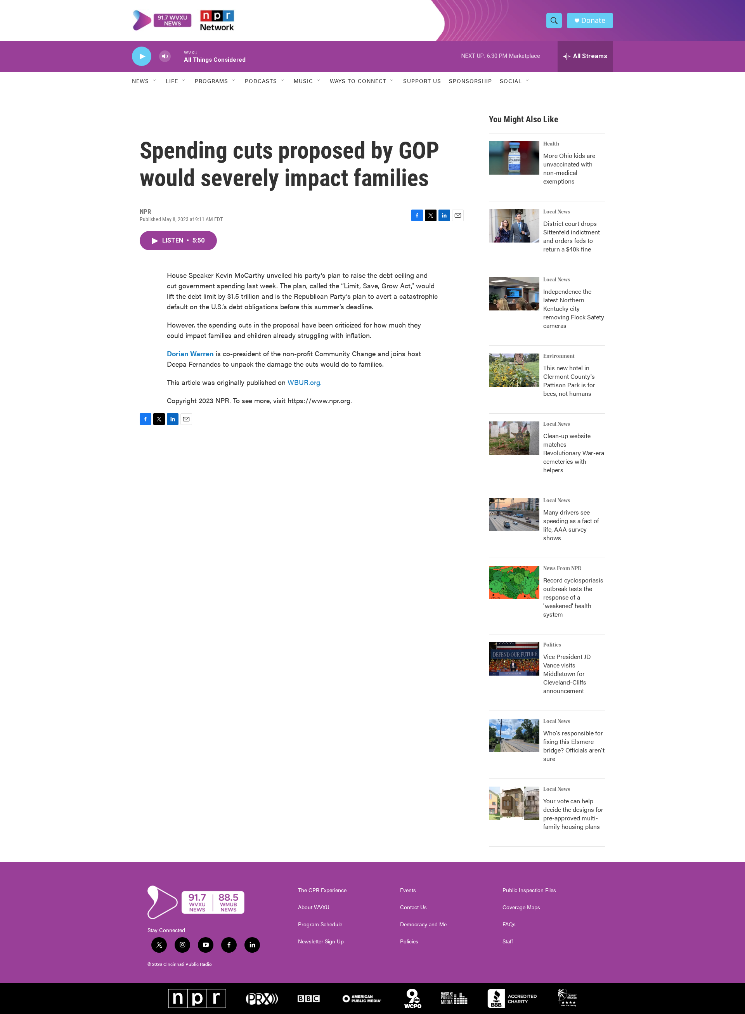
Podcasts (261, 81)
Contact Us (413, 907)
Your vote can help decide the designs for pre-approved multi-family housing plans (573, 813)
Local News (556, 212)
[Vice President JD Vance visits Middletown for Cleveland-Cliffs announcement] (514, 659)
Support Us (422, 81)
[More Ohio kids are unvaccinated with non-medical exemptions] (514, 158)
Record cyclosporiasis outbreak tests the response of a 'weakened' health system (573, 597)
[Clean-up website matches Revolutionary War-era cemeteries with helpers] (514, 438)
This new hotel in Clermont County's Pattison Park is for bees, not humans (569, 380)
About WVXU (313, 907)
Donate (593, 20)
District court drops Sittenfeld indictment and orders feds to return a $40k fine (571, 236)
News (140, 81)
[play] (141, 56)
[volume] (165, 56)
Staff (507, 941)
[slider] (177, 56)
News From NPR (562, 568)
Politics (552, 645)
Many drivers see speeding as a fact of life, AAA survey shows (571, 525)
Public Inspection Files (529, 890)
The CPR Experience (322, 890)
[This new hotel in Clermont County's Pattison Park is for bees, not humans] (514, 370)
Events (408, 890)
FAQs (509, 924)
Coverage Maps (521, 907)
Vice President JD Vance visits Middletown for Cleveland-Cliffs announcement (567, 673)
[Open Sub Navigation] (155, 81)
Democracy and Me (423, 924)
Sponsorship (470, 81)
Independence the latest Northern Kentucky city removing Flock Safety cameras (573, 308)
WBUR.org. (305, 382)
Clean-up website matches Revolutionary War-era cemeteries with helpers (573, 452)
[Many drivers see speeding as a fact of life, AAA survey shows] (514, 514)
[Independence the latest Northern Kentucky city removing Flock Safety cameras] (514, 293)
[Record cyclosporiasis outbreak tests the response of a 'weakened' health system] (514, 582)
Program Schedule (320, 924)
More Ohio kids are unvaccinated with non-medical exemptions (569, 168)
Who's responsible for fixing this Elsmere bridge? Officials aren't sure (574, 745)
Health (551, 144)
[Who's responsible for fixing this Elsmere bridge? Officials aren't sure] (514, 735)
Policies (409, 941)
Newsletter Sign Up (321, 941)
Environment (559, 356)
